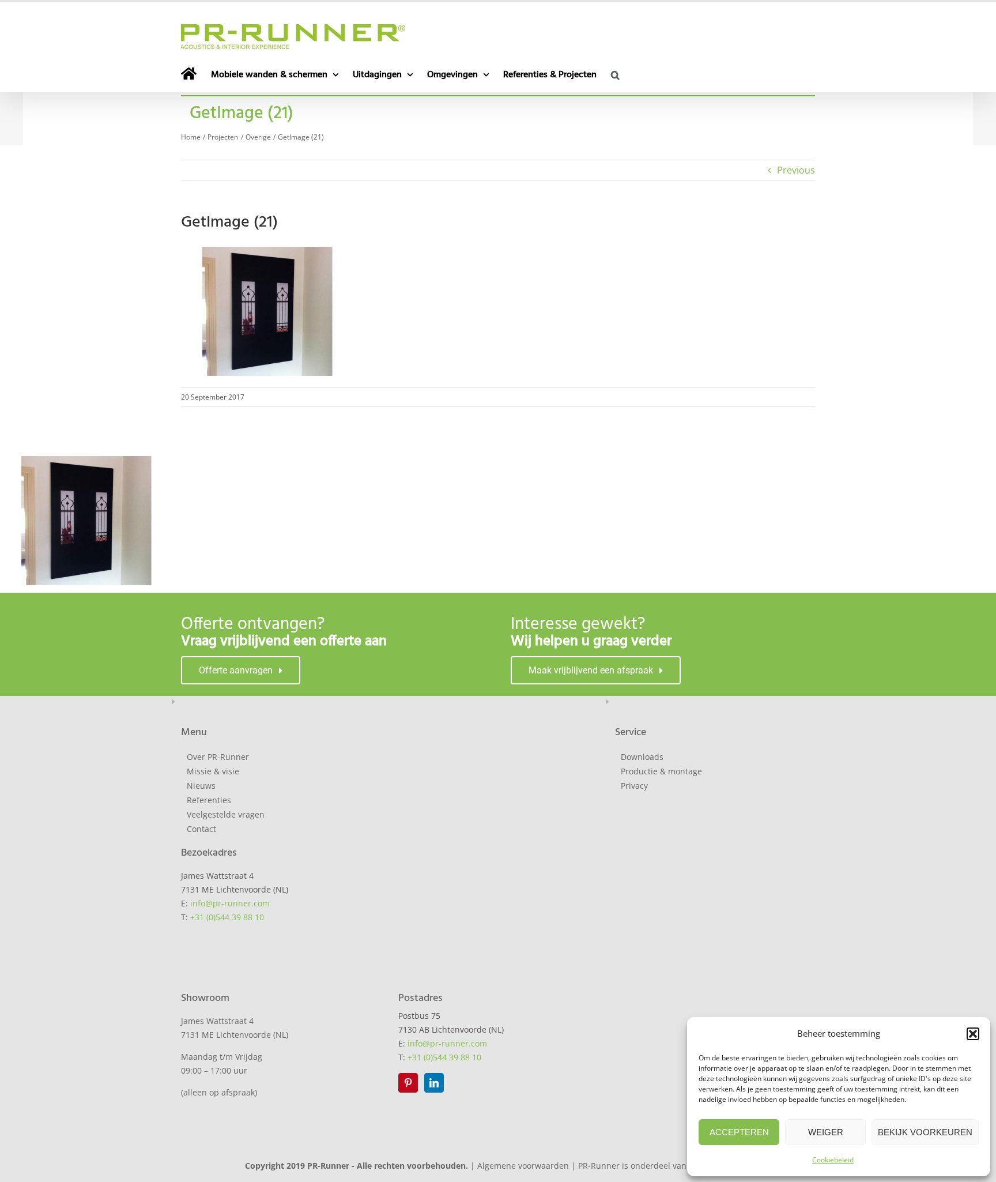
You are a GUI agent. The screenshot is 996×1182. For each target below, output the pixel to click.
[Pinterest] (408, 1083)
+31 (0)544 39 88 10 (227, 917)
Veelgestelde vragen (226, 814)
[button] (973, 1034)
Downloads (642, 756)
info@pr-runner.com (230, 903)
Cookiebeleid (833, 1160)
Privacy (634, 785)
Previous (796, 170)
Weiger (825, 1132)
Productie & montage (661, 771)
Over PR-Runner (218, 756)
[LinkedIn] (434, 1083)
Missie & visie (213, 771)
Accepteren (739, 1132)
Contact (201, 828)
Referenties (209, 800)
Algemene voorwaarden (523, 1165)
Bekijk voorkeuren (925, 1132)
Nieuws (201, 785)
